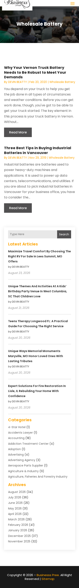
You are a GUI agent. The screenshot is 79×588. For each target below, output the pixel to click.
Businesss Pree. (48, 575)
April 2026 (15, 514)
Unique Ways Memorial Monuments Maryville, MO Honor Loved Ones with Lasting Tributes (35, 356)
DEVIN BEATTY (17, 82)
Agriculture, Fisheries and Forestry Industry (37, 477)
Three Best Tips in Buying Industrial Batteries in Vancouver (37, 150)
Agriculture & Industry (23, 471)
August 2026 (17, 492)
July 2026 (14, 497)
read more (18, 132)
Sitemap (48, 579)
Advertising (16, 455)
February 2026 (18, 525)
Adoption (14, 449)
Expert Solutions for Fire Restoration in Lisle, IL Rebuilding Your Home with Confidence (37, 391)
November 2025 (19, 541)
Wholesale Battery (62, 82)
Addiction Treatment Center (28, 444)
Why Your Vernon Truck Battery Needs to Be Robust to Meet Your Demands (35, 72)
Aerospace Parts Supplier (25, 465)
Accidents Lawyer (20, 433)
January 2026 (17, 530)
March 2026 (16, 519)
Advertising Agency (21, 460)
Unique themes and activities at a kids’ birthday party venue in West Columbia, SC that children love (37, 291)
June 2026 (15, 503)
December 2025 (19, 536)
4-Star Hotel (17, 427)
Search (64, 234)
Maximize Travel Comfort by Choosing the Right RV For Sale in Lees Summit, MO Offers (39, 256)
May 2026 (15, 508)
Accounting (16, 438)
